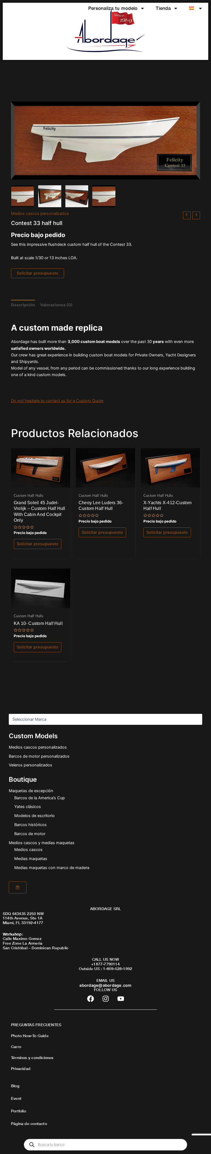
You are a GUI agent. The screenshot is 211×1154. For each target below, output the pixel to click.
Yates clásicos (27, 806)
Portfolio (18, 1111)
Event (16, 1098)
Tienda (163, 8)
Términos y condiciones (32, 1057)
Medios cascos (28, 849)
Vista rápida (41, 482)
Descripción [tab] (23, 304)
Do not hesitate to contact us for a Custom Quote (57, 400)
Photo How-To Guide (30, 1035)
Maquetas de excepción (31, 790)
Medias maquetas (30, 858)
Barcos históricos (30, 824)
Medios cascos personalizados (38, 747)
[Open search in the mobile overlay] (105, 1144)
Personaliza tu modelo (112, 8)
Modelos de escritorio (34, 815)
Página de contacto (29, 1123)
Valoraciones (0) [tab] (56, 304)
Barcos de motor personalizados (39, 756)
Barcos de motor (29, 833)
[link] (17, 887)
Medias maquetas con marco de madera (51, 867)
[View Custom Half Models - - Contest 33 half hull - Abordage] (22, 196)
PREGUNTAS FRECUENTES (36, 1024)
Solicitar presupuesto (37, 273)
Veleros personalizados (30, 765)
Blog (15, 1085)
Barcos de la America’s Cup (39, 797)
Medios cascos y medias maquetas (41, 842)
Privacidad (20, 1068)
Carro (16, 1046)
